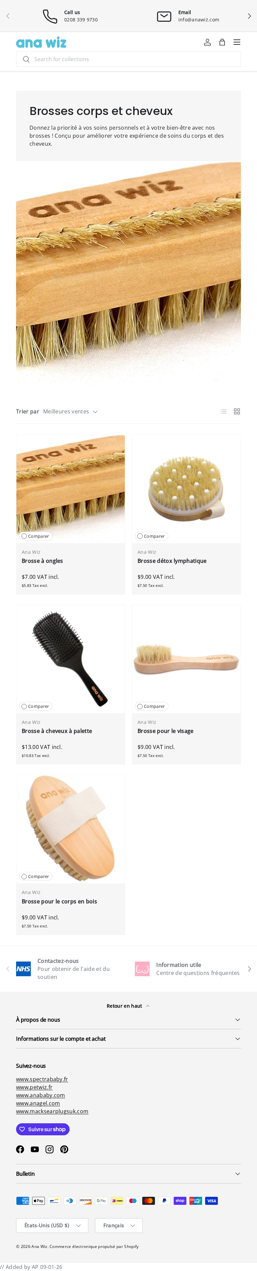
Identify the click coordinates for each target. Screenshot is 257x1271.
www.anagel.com (38, 1103)
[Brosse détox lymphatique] (186, 489)
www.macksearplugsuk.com (52, 1111)
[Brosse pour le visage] (186, 659)
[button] (222, 42)
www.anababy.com (40, 1095)
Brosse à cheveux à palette (57, 731)
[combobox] (128, 59)
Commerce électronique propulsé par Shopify (94, 1246)
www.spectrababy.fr (42, 1079)
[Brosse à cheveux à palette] (70, 659)
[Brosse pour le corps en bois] (70, 829)
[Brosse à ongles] (70, 489)
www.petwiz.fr (34, 1087)
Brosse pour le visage (166, 731)
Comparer (38, 536)
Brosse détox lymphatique (172, 560)
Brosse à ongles (42, 560)
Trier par (27, 411)
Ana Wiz (39, 1246)
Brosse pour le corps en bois (59, 901)
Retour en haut (125, 1006)
